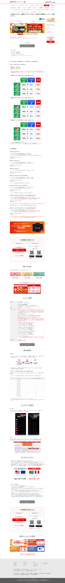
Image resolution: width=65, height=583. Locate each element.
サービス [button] (24, 7)
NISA (31, 9)
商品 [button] (19, 7)
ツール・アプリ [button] (34, 7)
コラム (53, 7)
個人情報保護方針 (23, 573)
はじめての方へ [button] (14, 7)
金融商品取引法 (35, 565)
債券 (39, 9)
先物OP (37, 9)
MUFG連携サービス (47, 9)
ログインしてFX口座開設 (19, 255)
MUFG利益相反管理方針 (42, 573)
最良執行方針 (18, 573)
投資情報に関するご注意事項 (29, 570)
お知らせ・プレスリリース (15, 5)
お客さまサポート (47, 7)
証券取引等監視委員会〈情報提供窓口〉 (24, 574)
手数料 (29, 7)
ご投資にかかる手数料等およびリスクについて (19, 570)
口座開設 (46, 5)
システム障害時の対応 (16, 574)
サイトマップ (26, 5)
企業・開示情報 (21, 5)
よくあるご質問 (31, 5)
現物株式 (16, 9)
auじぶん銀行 (52, 9)
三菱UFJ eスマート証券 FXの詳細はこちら (26, 554)
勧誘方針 (15, 573)
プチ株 (22, 9)
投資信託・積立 (28, 9)
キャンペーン (12, 9)
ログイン (52, 5)
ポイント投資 (42, 9)
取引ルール (24, 565)
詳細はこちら (15, 277)
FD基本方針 (27, 573)
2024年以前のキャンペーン (50, 32)
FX (33, 9)
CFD (35, 9)
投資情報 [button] (41, 7)
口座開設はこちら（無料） (19, 519)
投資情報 (15, 563)
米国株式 (25, 9)
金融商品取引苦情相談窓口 (34, 574)
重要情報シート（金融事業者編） (33, 573)
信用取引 (19, 9)
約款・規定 (15, 565)
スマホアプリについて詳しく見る (35, 258)
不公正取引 (34, 570)
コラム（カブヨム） (36, 563)
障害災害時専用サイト (48, 573)
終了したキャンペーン (50, 29)
